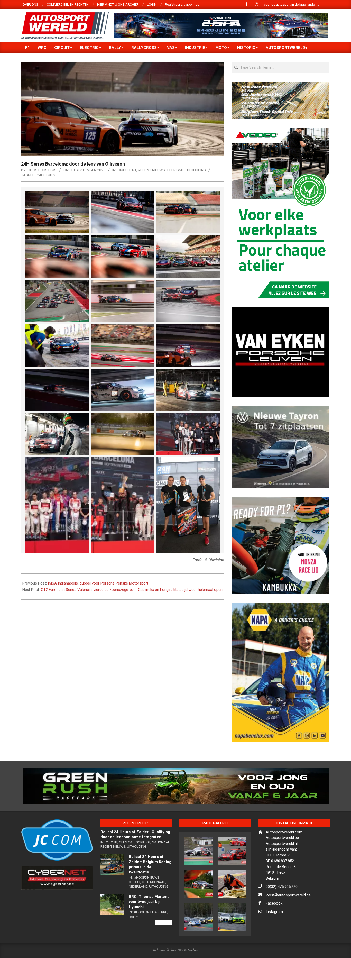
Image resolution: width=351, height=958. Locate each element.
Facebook (274, 925)
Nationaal (161, 864)
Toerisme (175, 170)
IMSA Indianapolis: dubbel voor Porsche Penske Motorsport (98, 583)
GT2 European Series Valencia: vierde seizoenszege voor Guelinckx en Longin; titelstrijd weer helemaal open (132, 589)
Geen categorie (132, 864)
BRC (164, 934)
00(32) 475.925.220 (282, 909)
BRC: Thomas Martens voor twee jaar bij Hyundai (149, 923)
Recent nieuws (151, 170)
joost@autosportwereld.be (288, 917)
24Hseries (46, 175)
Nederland (138, 909)
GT (134, 170)
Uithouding (196, 170)
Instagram (274, 934)
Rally (133, 939)
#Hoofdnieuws (147, 899)
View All (163, 945)
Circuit (124, 170)
